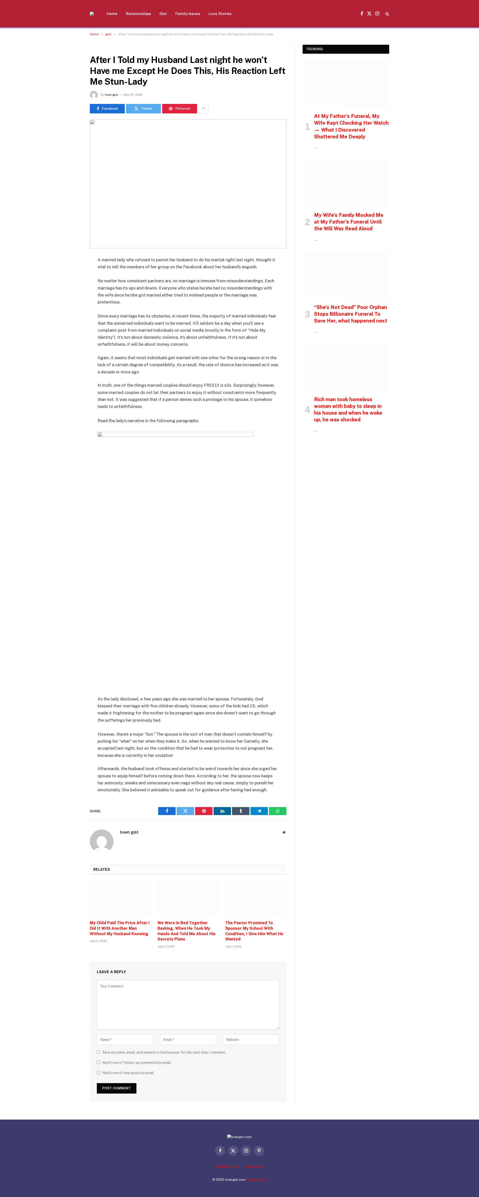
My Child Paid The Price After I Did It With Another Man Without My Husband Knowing (120, 928)
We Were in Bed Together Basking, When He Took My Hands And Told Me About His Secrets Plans (186, 930)
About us (254, 1167)
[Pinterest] (72, 311)
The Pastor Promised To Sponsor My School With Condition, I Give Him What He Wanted (254, 930)
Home (112, 13)
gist (95, 47)
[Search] (386, 13)
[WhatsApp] (72, 336)
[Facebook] (72, 273)
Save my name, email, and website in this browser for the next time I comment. (164, 1052)
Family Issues (187, 13)
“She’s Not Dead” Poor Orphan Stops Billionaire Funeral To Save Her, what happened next (350, 314)
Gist (163, 13)
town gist (111, 94)
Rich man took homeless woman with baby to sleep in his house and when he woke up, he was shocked (348, 409)
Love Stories (220, 13)
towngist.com (256, 1180)
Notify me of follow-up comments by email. (136, 1063)
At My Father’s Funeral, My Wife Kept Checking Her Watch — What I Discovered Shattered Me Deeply (351, 126)
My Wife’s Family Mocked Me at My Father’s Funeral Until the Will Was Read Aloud (348, 222)
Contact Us (227, 1167)
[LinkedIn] (72, 298)
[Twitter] (72, 286)
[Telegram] (72, 324)
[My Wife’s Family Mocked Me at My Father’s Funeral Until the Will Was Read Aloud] (346, 183)
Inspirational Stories (323, 106)
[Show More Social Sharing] (203, 108)
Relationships (138, 13)
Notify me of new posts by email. (128, 1073)
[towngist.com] (92, 13)
